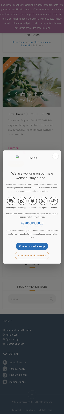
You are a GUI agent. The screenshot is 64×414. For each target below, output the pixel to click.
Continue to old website (32, 255)
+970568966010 (32, 223)
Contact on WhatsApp (32, 246)
